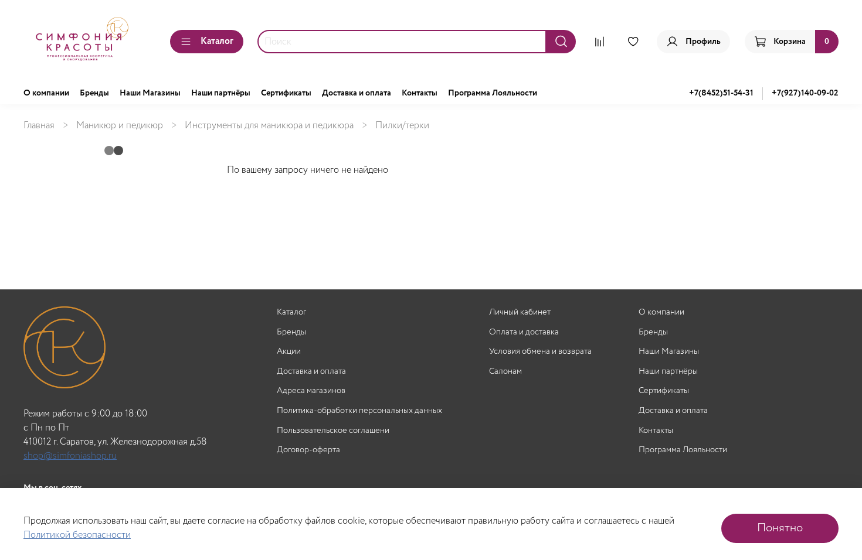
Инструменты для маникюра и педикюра (269, 125)
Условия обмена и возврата (540, 352)
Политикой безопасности (77, 535)
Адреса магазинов (311, 391)
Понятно (780, 528)
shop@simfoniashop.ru (70, 456)
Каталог (217, 41)
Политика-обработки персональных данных (359, 411)
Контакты (419, 93)
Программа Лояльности (492, 93)
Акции (289, 352)
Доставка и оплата (356, 93)
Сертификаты (286, 93)
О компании (46, 93)
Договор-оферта (308, 450)
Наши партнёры (220, 93)
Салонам (505, 372)
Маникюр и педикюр (119, 125)
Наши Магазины (150, 93)
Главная (39, 125)
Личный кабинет (520, 312)
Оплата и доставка (524, 332)
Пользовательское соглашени (333, 431)
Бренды (94, 93)
